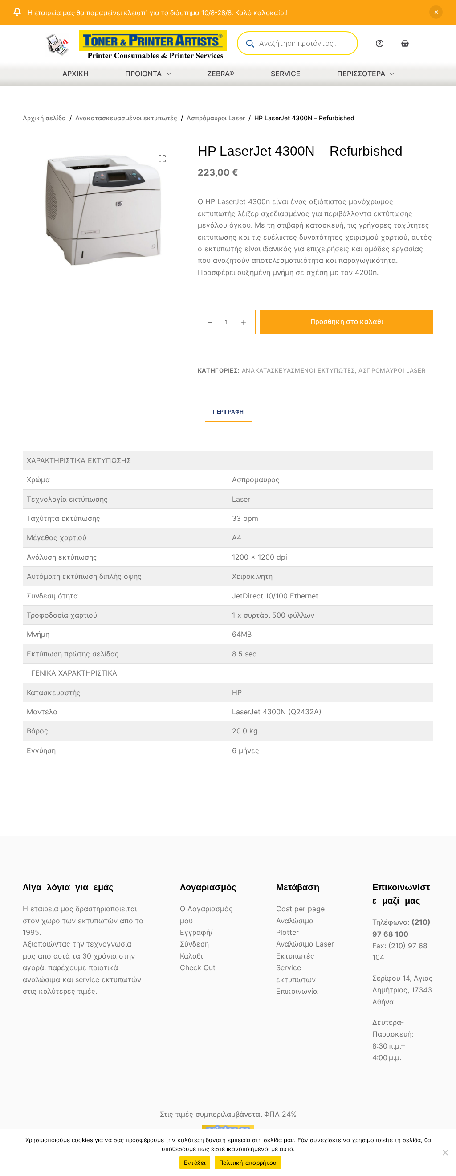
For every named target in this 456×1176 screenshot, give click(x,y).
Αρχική (75, 73)
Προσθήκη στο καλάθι (346, 321)
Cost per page (300, 908)
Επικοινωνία (297, 991)
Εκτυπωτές (295, 955)
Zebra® (220, 73)
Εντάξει (195, 1162)
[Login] (379, 43)
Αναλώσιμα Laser (305, 943)
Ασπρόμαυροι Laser (391, 370)
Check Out (198, 967)
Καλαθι (191, 955)
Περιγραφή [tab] (228, 411)
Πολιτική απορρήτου (248, 1162)
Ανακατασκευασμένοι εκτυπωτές (298, 370)
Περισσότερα (361, 73)
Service (286, 73)
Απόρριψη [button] (436, 12)
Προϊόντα (143, 73)
